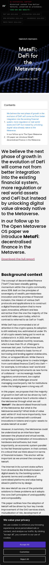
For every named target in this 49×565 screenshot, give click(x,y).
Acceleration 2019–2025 (31, 14)
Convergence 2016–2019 (35, 18)
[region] (24, 540)
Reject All (24, 559)
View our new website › (20, 10)
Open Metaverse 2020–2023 (13, 18)
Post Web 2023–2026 (10, 14)
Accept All (24, 544)
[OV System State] (4, 6)
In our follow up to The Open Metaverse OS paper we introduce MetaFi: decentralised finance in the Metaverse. (24, 137)
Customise (24, 552)
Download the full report (18, 259)
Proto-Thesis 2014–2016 (12, 22)
